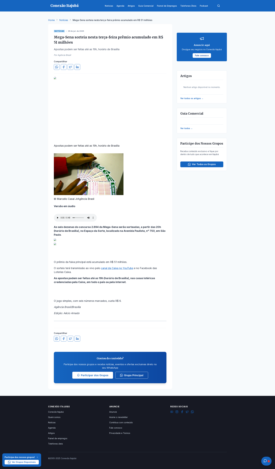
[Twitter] (187, 412)
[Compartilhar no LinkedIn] (77, 67)
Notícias (63, 20)
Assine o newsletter (118, 417)
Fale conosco (115, 428)
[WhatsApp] (192, 412)
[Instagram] (176, 412)
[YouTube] (171, 412)
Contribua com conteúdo (121, 422)
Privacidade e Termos (119, 433)
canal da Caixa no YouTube (117, 268)
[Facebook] (182, 412)
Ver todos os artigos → (191, 98)
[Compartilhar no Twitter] (70, 67)
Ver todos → (186, 128)
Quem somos (54, 417)
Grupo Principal (133, 375)
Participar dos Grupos (94, 375)
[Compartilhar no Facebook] (63, 67)
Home (51, 20)
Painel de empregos (57, 438)
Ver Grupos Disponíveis (24, 462)
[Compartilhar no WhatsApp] (57, 67)
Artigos (51, 433)
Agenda (52, 428)
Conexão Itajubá (56, 412)
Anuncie (113, 412)
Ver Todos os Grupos (204, 164)
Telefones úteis (55, 443)
